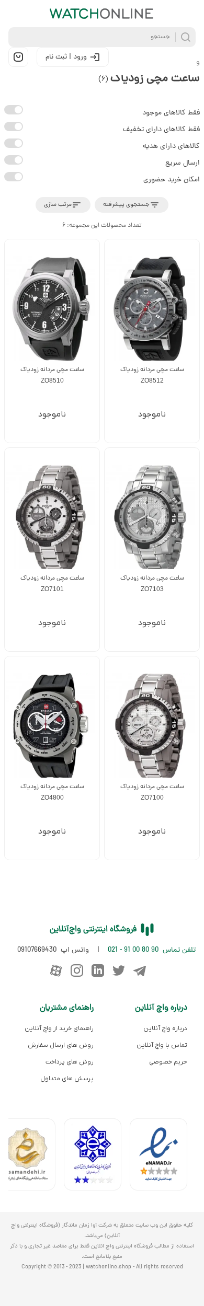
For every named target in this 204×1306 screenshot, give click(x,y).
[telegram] (139, 970)
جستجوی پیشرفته (126, 205)
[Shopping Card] (18, 57)
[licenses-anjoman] (97, 1156)
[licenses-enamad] (163, 1156)
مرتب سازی (58, 205)
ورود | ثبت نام (66, 57)
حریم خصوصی (168, 1062)
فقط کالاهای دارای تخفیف (161, 129)
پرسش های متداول (67, 1078)
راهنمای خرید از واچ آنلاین (59, 1028)
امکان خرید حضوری (171, 180)
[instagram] (77, 970)
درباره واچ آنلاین (165, 1028)
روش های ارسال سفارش (61, 1045)
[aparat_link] (56, 970)
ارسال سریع (182, 163)
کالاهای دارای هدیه (171, 146)
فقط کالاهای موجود (171, 113)
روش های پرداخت (70, 1062)
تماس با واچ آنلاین (162, 1045)
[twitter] (118, 970)
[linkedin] (98, 970)
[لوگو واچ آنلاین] (102, 13)
